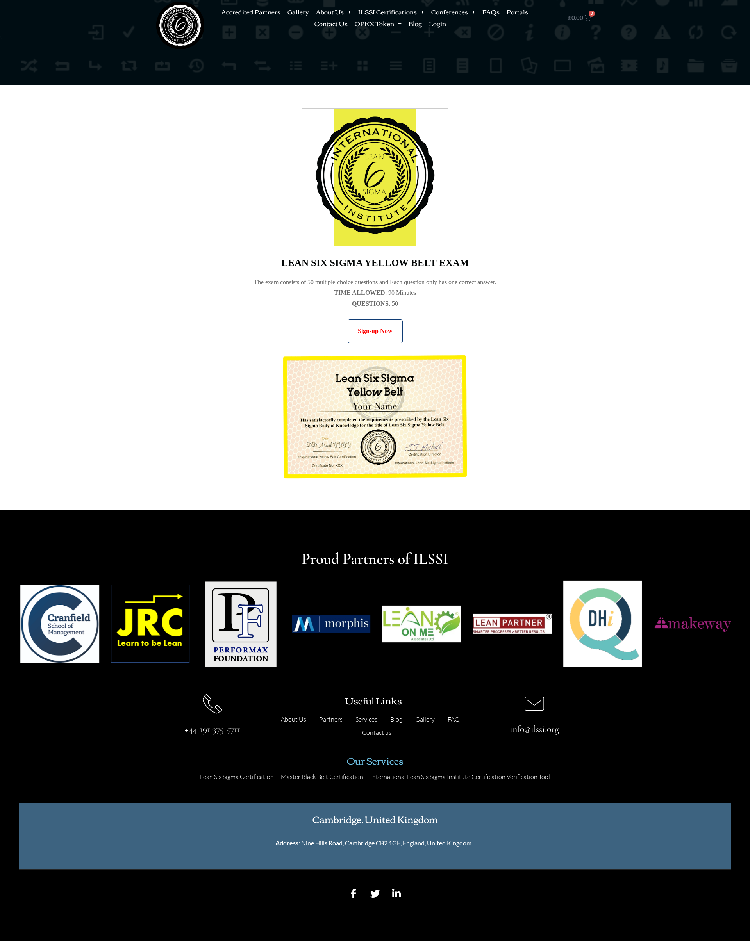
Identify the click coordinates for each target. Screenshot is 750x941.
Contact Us (331, 23)
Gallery (298, 12)
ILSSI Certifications (387, 12)
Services (366, 719)
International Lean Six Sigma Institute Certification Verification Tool (460, 777)
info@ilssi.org (534, 729)
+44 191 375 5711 (212, 729)
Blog (415, 23)
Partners (331, 719)
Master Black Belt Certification (322, 777)
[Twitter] (375, 893)
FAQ (454, 719)
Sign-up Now (375, 331)
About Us (330, 12)
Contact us (376, 732)
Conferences (449, 12)
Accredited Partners (250, 12)
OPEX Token (374, 23)
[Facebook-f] (353, 893)
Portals (517, 12)
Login (437, 23)
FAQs (491, 12)
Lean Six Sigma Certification (237, 777)
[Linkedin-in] (396, 893)
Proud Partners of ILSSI (375, 558)
